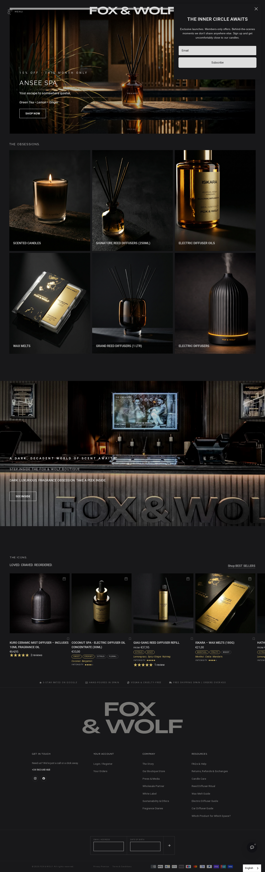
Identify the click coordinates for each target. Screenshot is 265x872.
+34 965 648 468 (41, 769)
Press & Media (151, 778)
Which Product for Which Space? (211, 815)
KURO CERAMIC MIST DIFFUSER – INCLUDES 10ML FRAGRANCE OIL (39, 645)
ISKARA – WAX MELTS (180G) (214, 642)
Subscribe (217, 62)
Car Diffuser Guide (202, 808)
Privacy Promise (101, 866)
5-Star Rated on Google (60, 682)
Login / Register (103, 763)
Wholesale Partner (153, 786)
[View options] (188, 579)
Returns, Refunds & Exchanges (210, 771)
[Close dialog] (256, 8)
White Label (150, 793)
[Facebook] (44, 778)
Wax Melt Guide (201, 793)
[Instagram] (35, 778)
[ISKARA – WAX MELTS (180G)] (225, 603)
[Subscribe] (169, 845)
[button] (32, 113)
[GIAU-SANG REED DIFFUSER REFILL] (163, 603)
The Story (148, 763)
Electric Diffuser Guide (205, 801)
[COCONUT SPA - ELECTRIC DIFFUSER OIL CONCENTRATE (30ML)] (102, 603)
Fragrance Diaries (153, 808)
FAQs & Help (199, 763)
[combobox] (252, 868)
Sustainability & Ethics (156, 801)
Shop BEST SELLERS (241, 566)
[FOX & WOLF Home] (132, 719)
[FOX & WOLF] (132, 11)
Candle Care (199, 778)
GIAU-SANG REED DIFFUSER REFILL (156, 642)
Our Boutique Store (154, 771)
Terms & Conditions (122, 866)
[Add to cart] (64, 579)
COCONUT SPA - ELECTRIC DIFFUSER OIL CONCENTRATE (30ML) (98, 645)
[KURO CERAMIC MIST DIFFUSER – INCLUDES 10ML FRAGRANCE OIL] (40, 603)
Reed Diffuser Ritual (203, 786)
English (249, 868)
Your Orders (100, 771)
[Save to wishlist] (68, 638)
